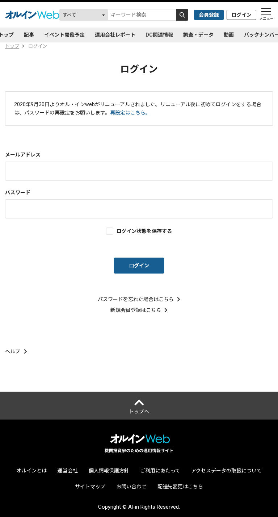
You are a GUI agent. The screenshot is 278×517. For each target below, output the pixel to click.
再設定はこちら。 (130, 113)
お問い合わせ (131, 486)
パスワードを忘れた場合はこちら (136, 299)
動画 (229, 35)
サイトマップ (90, 486)
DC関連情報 (159, 35)
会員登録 (209, 15)
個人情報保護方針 (109, 470)
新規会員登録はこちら (135, 310)
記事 (29, 35)
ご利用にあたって (160, 470)
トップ (12, 46)
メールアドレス (23, 155)
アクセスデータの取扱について (226, 470)
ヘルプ (12, 351)
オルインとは (31, 470)
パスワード (17, 192)
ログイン (241, 15)
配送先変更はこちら (180, 486)
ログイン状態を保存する (144, 231)
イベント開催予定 (64, 35)
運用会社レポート (115, 35)
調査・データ (198, 35)
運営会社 (68, 470)
